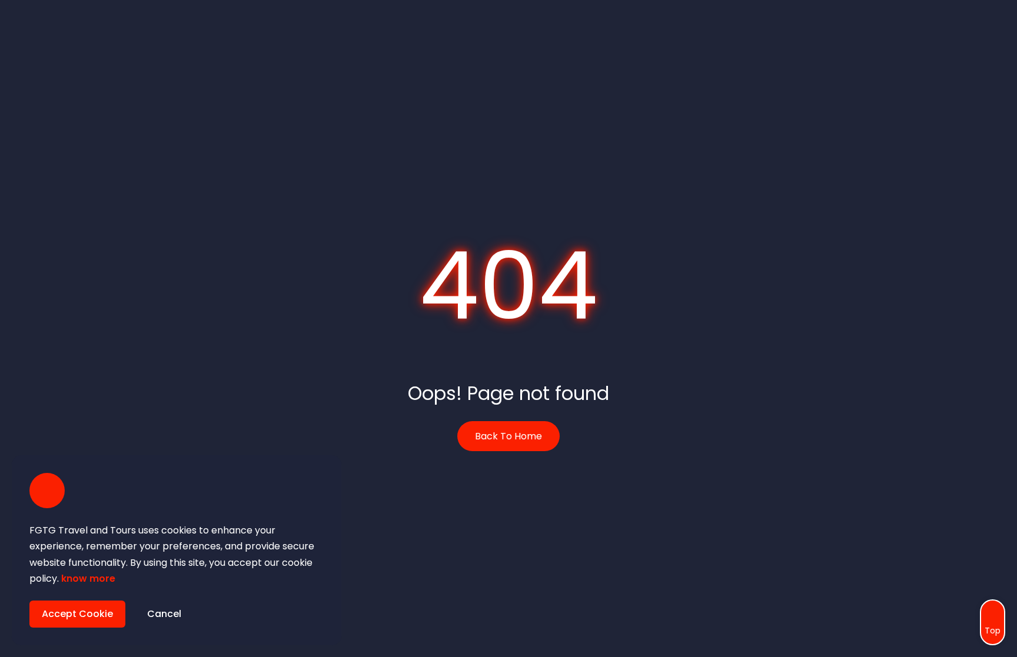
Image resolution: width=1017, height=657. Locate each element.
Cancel (164, 614)
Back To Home (508, 436)
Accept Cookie (77, 614)
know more (88, 578)
